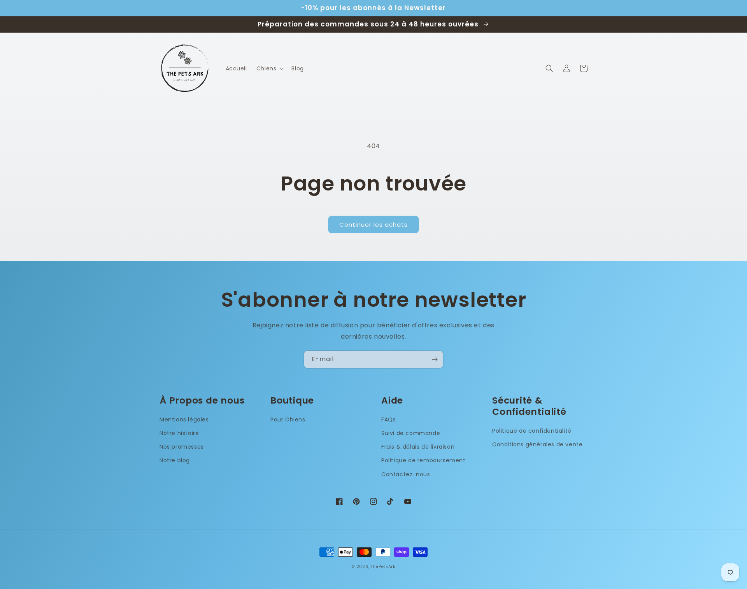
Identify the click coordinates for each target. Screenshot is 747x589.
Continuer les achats (373, 224)
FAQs (388, 419)
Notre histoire (179, 433)
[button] (269, 68)
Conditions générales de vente (537, 444)
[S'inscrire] (434, 359)
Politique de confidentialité (532, 431)
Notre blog (175, 460)
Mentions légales (184, 419)
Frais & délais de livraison (417, 447)
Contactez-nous (405, 474)
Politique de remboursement (423, 460)
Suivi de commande (410, 433)
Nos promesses (182, 447)
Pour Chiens (287, 419)
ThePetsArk (383, 567)
